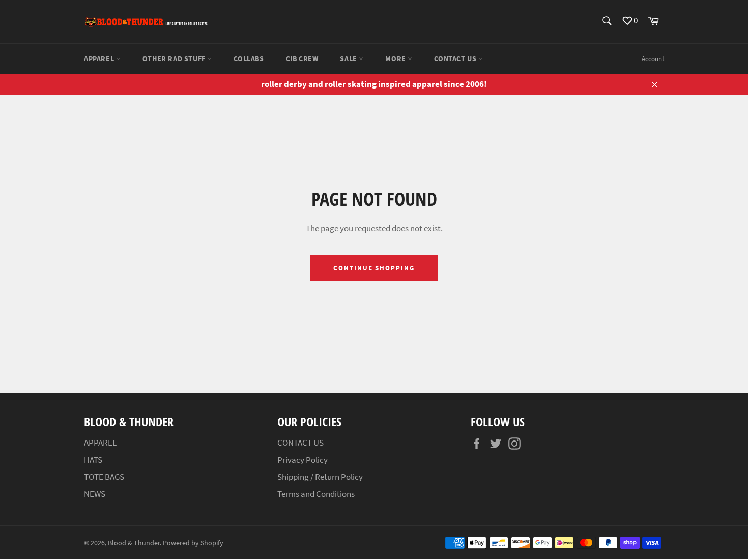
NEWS (94, 493)
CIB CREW (302, 58)
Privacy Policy (302, 459)
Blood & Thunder (134, 543)
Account (653, 58)
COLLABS (249, 58)
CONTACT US (456, 58)
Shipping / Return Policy (320, 476)
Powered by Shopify (193, 543)
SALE (349, 58)
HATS (93, 459)
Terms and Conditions (316, 493)
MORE (396, 58)
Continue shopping (374, 267)
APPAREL (100, 58)
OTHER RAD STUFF (175, 58)
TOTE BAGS (104, 476)
